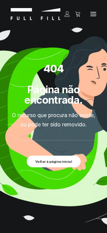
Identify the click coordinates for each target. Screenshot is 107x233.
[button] (93, 14)
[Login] (64, 14)
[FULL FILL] (35, 14)
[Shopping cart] (75, 14)
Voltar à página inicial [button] (53, 161)
